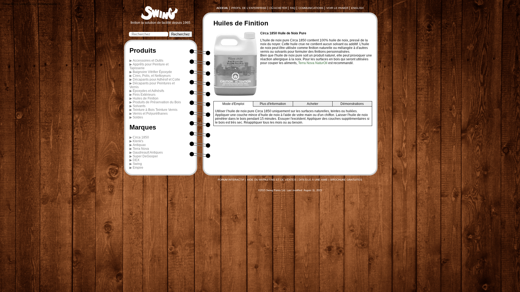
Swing (137, 164)
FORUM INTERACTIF (231, 179)
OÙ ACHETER (278, 7)
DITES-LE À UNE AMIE (313, 179)
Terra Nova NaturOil (312, 63)
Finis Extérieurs (144, 95)
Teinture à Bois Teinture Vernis (155, 110)
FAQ (292, 7)
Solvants (139, 106)
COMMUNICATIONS (310, 7)
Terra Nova (141, 149)
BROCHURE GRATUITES (346, 179)
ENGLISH (357, 7)
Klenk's (138, 141)
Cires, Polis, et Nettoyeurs (152, 76)
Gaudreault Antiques (148, 152)
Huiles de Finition (145, 98)
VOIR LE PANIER (337, 7)
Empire (138, 168)
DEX (136, 160)
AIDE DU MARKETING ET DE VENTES (271, 179)
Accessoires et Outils (148, 60)
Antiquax (139, 145)
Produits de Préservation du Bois (157, 102)
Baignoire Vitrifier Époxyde (152, 72)
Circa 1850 (141, 137)
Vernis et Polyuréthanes (150, 113)
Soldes (138, 117)
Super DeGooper (145, 156)
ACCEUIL (222, 7)
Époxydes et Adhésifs (148, 91)
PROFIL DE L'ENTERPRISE (248, 7)
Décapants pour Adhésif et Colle (156, 79)
